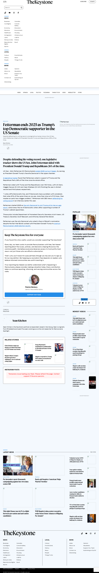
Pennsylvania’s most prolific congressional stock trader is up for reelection (79, 336)
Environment (18, 30)
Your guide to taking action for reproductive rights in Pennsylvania (77, 471)
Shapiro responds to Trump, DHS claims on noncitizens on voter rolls (43, 358)
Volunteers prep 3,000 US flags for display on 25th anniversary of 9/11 (78, 288)
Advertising (7, 82)
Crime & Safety (21, 545)
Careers (23, 568)
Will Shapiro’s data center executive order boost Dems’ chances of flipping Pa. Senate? (78, 274)
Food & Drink (18, 55)
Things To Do (18, 60)
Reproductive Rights (9, 562)
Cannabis (17, 21)
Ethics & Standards (8, 568)
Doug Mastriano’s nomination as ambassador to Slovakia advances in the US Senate (43, 347)
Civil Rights (7, 23)
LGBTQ (17, 37)
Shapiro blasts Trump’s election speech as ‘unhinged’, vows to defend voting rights (12, 358)
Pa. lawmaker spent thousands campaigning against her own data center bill (84, 236)
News (16, 57)
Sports (6, 46)
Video (6, 68)
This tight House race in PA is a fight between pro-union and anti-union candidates (78, 260)
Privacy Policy (31, 568)
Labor (6, 37)
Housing (17, 32)
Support (17, 568)
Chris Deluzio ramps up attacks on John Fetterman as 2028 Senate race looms (13, 347)
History (6, 57)
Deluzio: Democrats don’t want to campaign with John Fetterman (79, 383)
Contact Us (7, 77)
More (71, 540)
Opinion (17, 68)
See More (93, 452)
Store (6, 73)
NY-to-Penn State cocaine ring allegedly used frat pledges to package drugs (79, 352)
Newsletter (18, 71)
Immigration (8, 35)
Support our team (34, 295)
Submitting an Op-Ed (89, 550)
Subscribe (83, 1)
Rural (16, 42)
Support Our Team (88, 548)
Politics (17, 39)
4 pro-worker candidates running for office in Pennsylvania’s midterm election (77, 495)
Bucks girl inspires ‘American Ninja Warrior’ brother (78, 248)
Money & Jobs (8, 39)
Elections (7, 30)
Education (18, 28)
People (6, 60)
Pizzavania (46, 92)
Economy (7, 28)
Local (32, 92)
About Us (7, 71)
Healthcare (7, 32)
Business (7, 21)
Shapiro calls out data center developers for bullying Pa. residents (79, 367)
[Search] (21, 7)
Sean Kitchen (6, 143)
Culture (6, 55)
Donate (92, 1)
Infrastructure (19, 35)
